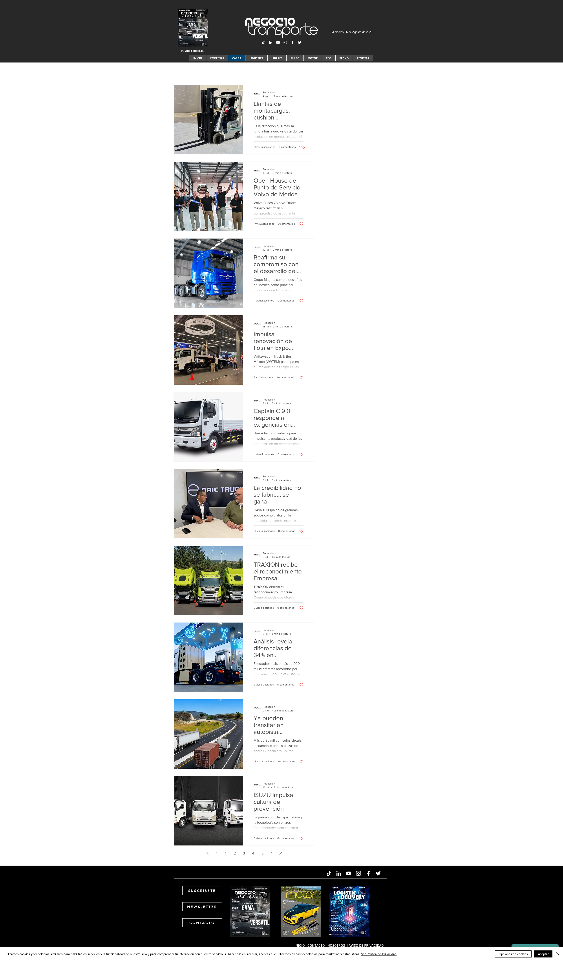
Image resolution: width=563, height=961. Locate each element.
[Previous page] (216, 853)
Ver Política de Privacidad (379, 954)
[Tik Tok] (263, 42)
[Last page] (281, 853)
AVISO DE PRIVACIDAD (366, 945)
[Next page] (272, 853)
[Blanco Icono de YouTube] (278, 42)
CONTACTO (316, 945)
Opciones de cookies (513, 954)
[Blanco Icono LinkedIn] (271, 42)
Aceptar (543, 954)
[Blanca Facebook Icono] (292, 42)
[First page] (207, 853)
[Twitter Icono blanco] (300, 42)
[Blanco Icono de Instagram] (285, 42)
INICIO (299, 945)
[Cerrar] (557, 953)
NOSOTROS (336, 945)
